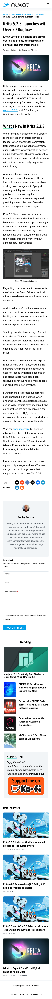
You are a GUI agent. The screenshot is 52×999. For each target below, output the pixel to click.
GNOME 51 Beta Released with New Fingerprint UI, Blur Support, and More (33, 687)
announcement (21, 429)
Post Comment (15, 627)
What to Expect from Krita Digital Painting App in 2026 (21, 970)
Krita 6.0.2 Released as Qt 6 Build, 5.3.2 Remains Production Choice (24, 886)
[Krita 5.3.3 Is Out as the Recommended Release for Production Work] (26, 825)
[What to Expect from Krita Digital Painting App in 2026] (26, 951)
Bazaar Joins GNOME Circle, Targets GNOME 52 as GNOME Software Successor (33, 704)
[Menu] (48, 4)
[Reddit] (22, 482)
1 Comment (20, 849)
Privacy (13, 994)
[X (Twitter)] (17, 482)
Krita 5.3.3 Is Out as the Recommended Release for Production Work (24, 844)
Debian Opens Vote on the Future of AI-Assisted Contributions (32, 721)
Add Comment (11, 592)
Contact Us (36, 994)
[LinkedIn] (17, 488)
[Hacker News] (22, 488)
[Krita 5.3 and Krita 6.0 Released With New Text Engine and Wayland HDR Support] (26, 909)
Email (7, 582)
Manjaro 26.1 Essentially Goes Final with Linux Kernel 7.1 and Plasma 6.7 (24, 676)
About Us (24, 994)
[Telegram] (43, 482)
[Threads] (32, 482)
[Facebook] (27, 482)
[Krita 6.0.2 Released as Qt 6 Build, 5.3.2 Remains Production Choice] (26, 867)
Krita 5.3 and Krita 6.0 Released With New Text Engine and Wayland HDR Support (25, 928)
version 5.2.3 (10, 110)
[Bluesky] (38, 482)
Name (7, 574)
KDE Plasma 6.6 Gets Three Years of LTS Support (32, 737)
